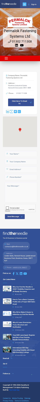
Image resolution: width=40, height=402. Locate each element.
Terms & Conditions (22, 401)
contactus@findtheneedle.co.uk (16, 247)
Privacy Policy (8, 401)
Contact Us (7, 398)
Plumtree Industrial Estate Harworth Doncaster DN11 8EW (19, 87)
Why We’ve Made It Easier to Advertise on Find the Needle (23, 313)
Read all (6, 358)
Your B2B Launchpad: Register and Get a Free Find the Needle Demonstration (24, 337)
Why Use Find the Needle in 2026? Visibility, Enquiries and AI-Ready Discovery (23, 289)
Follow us (7, 374)
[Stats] (19, 111)
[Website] (15, 111)
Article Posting (17, 398)
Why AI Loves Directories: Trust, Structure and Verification (22, 325)
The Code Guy (14, 390)
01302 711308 (21, 41)
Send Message (13, 217)
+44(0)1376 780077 (20, 267)
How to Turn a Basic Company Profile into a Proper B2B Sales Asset (24, 302)
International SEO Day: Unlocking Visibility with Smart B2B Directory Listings (24, 350)
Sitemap (27, 398)
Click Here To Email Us (19, 102)
